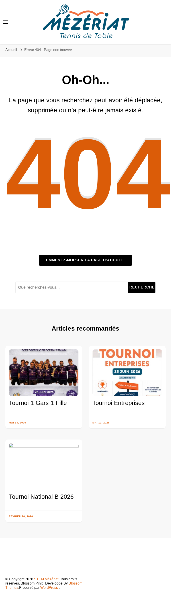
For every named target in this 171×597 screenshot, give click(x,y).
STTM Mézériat (46, 579)
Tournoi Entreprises (118, 403)
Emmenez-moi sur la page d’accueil (85, 260)
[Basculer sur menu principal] (5, 22)
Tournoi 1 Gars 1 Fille (38, 403)
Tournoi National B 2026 (41, 496)
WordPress (49, 587)
